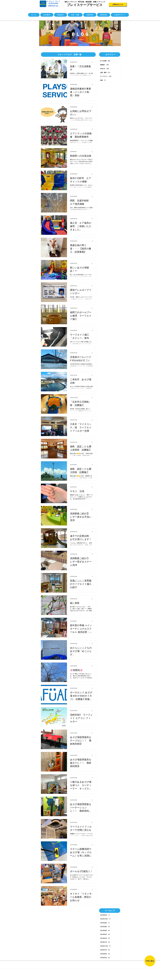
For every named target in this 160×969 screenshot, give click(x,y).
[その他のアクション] (93, 62)
